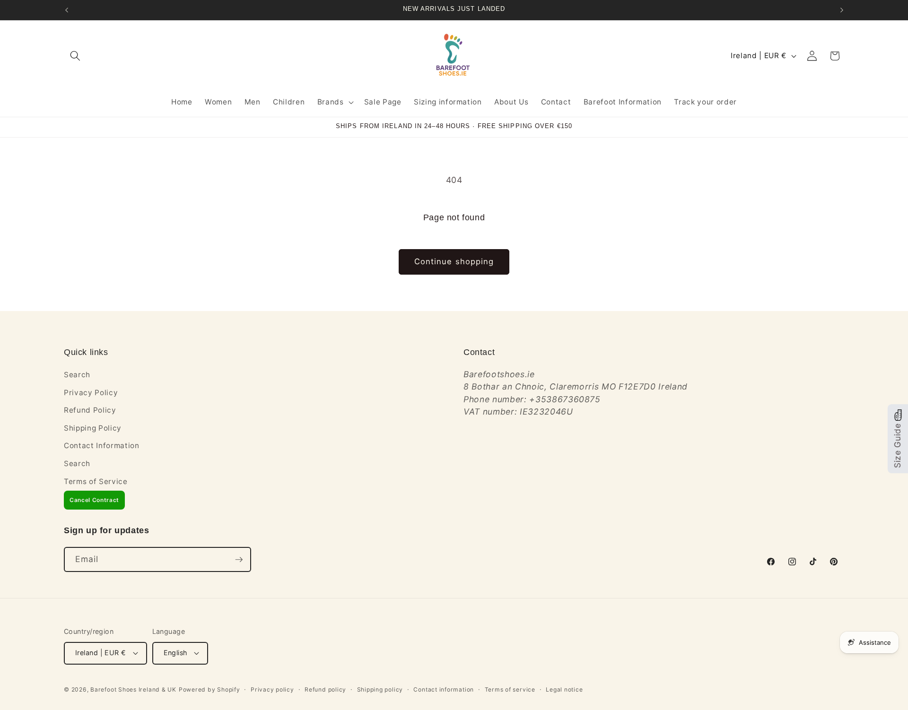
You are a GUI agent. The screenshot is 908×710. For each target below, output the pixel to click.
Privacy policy (272, 689)
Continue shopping (454, 261)
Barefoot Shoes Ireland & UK (133, 689)
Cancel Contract (94, 499)
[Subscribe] (238, 559)
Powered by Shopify (209, 689)
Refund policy (325, 689)
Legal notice (564, 689)
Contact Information (102, 445)
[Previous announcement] (66, 10)
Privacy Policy (91, 392)
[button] (75, 55)
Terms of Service (96, 481)
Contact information (443, 689)
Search (77, 374)
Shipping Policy (93, 428)
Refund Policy (90, 410)
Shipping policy (380, 689)
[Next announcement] (841, 10)
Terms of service (510, 689)
